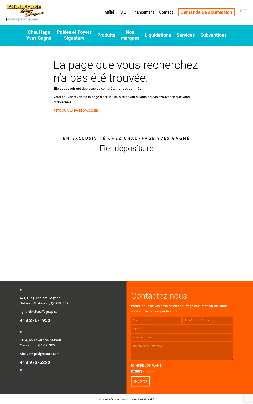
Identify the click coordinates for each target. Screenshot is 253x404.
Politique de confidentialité (141, 399)
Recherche (33, 20)
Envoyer (140, 381)
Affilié (109, 12)
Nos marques (130, 35)
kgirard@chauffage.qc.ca (39, 311)
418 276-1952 (35, 320)
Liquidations (158, 35)
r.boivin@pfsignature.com (40, 353)
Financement (143, 12)
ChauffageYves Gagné (38, 35)
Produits (106, 35)
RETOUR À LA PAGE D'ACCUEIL (76, 110)
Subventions (213, 35)
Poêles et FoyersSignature (74, 35)
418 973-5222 (35, 362)
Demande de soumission (206, 12)
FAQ (122, 12)
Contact (166, 12)
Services (186, 35)
